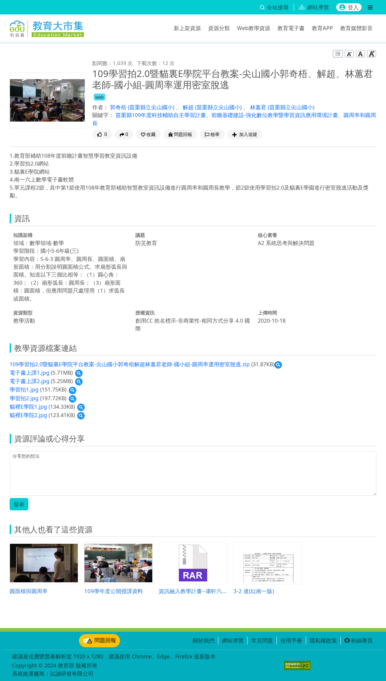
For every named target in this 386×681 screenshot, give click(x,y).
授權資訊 (145, 312)
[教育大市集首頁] (47, 27)
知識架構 (23, 235)
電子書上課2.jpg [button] (29, 381)
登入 (353, 7)
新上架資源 (187, 28)
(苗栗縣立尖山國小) (152, 107)
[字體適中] (360, 54)
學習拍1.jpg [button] (24, 389)
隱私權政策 (323, 640)
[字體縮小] (349, 54)
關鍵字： (103, 115)
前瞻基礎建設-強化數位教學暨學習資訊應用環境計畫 (274, 115)
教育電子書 (291, 28)
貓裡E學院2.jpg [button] (28, 415)
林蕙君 (259, 107)
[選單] (370, 7)
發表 (19, 504)
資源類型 (23, 312)
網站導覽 (233, 640)
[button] (148, 134)
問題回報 (105, 640)
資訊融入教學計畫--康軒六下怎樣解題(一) (193, 591)
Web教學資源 (253, 28)
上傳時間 (267, 312)
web (99, 97)
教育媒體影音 (356, 28)
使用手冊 (291, 640)
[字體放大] (371, 54)
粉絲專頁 (362, 640)
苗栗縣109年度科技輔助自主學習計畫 (160, 115)
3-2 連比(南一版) (253, 591)
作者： (100, 107)
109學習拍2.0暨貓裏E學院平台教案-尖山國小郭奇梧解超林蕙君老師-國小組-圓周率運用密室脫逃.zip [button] (130, 364)
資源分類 (219, 28)
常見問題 (262, 640)
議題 (140, 235)
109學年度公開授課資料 (113, 591)
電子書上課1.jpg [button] (29, 372)
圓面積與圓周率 (29, 591)
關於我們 (203, 640)
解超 (189, 107)
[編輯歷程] (338, 53)
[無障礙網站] (297, 665)
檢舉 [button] (215, 134)
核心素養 (267, 235)
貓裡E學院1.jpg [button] (28, 406)
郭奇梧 (119, 107)
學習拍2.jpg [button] (24, 398)
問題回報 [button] (183, 134)
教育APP (322, 28)
